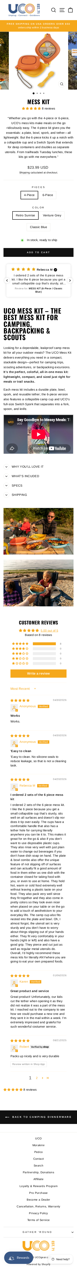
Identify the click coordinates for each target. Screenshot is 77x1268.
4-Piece (29, 195)
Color (38, 207)
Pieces (38, 187)
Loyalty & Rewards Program (38, 1186)
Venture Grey (52, 215)
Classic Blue (38, 227)
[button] (32, 108)
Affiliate (38, 1179)
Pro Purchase (38, 1192)
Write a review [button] (38, 673)
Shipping (24, 172)
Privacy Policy (38, 1213)
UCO (38, 1138)
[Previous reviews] (7, 280)
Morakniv (38, 1145)
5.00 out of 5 (49, 630)
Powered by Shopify (39, 1264)
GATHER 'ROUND (37, 1232)
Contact (38, 1158)
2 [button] (37, 1078)
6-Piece (48, 195)
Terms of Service (38, 1220)
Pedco (38, 1152)
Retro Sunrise (25, 215)
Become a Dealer (38, 1199)
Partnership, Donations (38, 1172)
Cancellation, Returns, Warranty (38, 1206)
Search (38, 1165)
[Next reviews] (70, 280)
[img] (20, 700)
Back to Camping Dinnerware (41, 1117)
